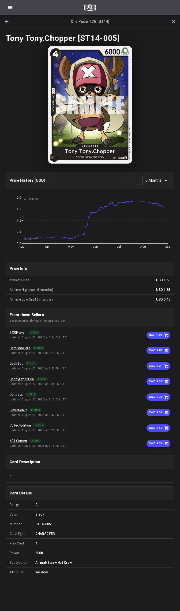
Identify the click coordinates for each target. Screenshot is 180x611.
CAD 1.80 (155, 350)
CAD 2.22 (155, 335)
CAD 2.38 (155, 397)
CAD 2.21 (155, 366)
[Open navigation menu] (10, 7)
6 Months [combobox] (153, 180)
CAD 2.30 (155, 381)
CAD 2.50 (155, 412)
